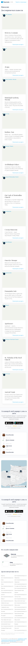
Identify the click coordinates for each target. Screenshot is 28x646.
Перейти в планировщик (21, 2)
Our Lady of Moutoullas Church (13, 196)
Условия (25, 638)
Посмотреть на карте (18, 44)
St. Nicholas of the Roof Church (13, 359)
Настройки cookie (13, 641)
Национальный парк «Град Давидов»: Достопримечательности (21, 615)
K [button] (9, 477)
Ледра (7, 67)
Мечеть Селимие (11, 33)
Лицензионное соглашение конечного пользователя (11, 639)
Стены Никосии (11, 230)
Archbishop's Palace (12, 164)
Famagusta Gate (11, 291)
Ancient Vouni (10, 392)
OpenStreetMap (17, 486)
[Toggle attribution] (25, 486)
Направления (20, 638)
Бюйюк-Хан (9, 132)
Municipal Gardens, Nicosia (12, 99)
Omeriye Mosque (11, 260)
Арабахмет (9, 324)
